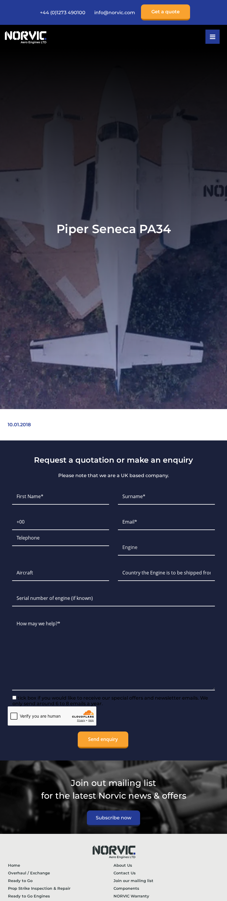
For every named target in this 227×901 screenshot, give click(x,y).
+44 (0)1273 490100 (62, 12)
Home (14, 865)
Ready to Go (20, 880)
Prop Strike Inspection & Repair (39, 888)
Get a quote (165, 11)
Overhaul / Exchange (29, 873)
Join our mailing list (133, 880)
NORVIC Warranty (131, 896)
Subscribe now (113, 818)
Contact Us (125, 873)
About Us (123, 865)
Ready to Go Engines (29, 896)
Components (126, 888)
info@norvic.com (114, 12)
